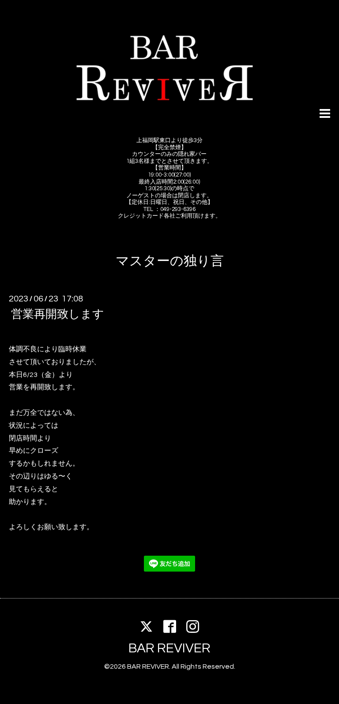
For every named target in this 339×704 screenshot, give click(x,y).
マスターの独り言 (170, 261)
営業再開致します (57, 314)
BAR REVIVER (169, 648)
